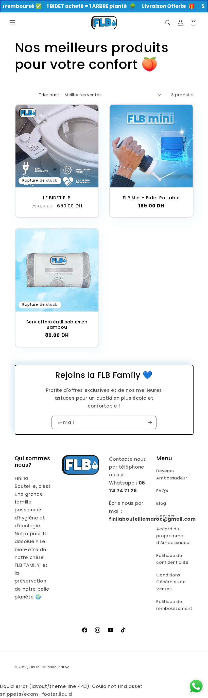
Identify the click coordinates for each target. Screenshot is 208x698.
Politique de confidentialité (172, 559)
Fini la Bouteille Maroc (49, 667)
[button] (12, 22)
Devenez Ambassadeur (171, 474)
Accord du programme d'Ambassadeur (173, 536)
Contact (165, 516)
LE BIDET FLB (57, 198)
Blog (161, 503)
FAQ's (162, 491)
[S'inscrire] (149, 422)
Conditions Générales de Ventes (170, 582)
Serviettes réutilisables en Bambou (56, 324)
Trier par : (49, 95)
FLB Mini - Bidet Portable (151, 198)
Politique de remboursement (174, 605)
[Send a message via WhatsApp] (196, 686)
